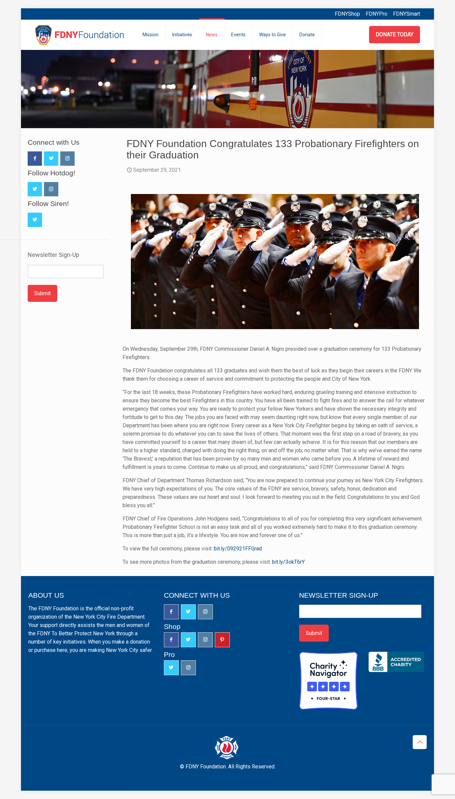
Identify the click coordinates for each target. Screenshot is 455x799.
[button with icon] (35, 158)
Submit (42, 293)
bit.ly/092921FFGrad (238, 548)
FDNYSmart (406, 14)
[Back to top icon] (420, 742)
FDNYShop (347, 14)
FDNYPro (376, 14)
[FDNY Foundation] (80, 35)
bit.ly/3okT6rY (288, 562)
